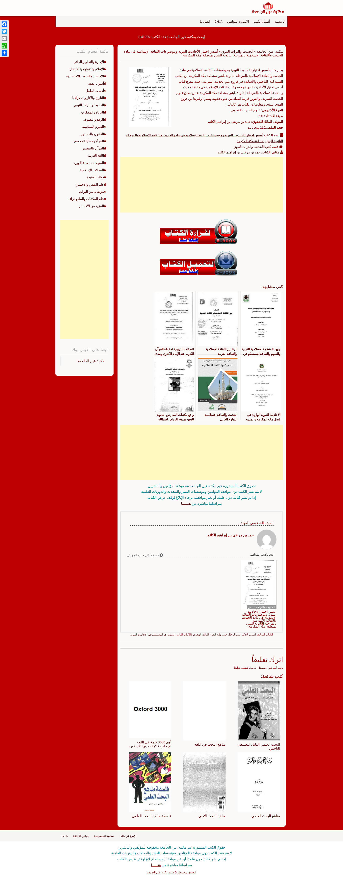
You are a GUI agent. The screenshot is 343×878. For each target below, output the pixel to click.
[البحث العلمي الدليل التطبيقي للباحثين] (259, 710)
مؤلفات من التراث (91, 191)
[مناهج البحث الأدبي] (204, 782)
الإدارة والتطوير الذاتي (88, 62)
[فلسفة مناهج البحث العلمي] (150, 782)
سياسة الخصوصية (104, 836)
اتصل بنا (205, 21)
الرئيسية (280, 21)
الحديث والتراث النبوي (237, 51)
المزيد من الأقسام (91, 206)
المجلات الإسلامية (92, 170)
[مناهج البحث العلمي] (259, 782)
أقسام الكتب (261, 21)
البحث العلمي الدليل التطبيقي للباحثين (259, 746)
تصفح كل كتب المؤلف (143, 555)
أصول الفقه (96, 83)
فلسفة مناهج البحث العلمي (151, 816)
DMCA (219, 21)
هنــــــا (186, 503)
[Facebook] (4, 24)
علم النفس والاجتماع (90, 184)
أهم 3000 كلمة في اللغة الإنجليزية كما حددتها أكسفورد (150, 744)
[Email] (4, 38)
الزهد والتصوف (93, 119)
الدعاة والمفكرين (92, 112)
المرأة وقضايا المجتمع (89, 141)
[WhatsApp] (4, 45)
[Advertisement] (201, 184)
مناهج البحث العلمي (265, 816)
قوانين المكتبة (81, 836)
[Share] (4, 52)
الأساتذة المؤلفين (238, 21)
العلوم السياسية (93, 126)
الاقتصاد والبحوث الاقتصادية (85, 76)
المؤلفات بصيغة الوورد (88, 163)
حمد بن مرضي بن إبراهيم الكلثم (239, 152)
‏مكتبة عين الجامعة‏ (91, 361)
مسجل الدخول (257, 667)
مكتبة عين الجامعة (269, 51)
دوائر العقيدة (95, 177)
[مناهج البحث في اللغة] (204, 710)
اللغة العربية (96, 155)
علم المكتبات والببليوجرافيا (85, 199)
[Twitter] (4, 31)
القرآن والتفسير (93, 148)
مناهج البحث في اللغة (210, 744)
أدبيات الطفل (95, 90)
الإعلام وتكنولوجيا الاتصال (86, 69)
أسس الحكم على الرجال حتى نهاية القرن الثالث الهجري (224, 634)
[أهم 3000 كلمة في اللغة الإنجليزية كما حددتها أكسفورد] (150, 709)
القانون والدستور (92, 134)
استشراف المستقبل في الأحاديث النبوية (152, 634)
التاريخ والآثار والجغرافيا (88, 98)
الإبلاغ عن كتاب (127, 836)
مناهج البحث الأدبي (212, 816)
